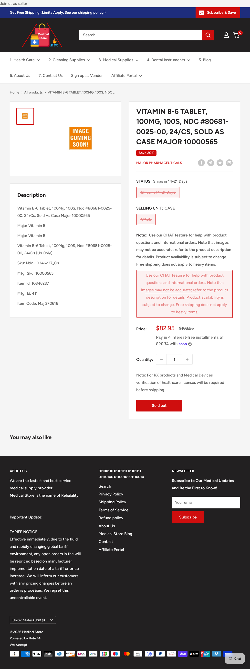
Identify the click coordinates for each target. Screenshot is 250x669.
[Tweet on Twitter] (220, 162)
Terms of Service (113, 510)
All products (33, 92)
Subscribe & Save (221, 12)
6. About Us (20, 75)
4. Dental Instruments (166, 60)
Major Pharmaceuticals (159, 163)
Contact (106, 541)
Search (105, 486)
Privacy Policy (111, 494)
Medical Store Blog (115, 533)
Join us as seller (13, 3)
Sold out (159, 405)
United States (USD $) (28, 620)
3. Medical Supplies (116, 60)
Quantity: (144, 359)
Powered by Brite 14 (25, 638)
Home (14, 92)
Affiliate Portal (124, 75)
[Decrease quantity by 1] (161, 359)
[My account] (226, 35)
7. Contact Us (50, 75)
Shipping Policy (112, 502)
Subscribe (188, 517)
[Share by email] (229, 162)
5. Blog (205, 60)
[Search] (208, 35)
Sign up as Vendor (87, 75)
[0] (236, 35)
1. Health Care (22, 60)
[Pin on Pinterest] (210, 162)
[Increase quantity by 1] (187, 359)
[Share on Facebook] (201, 162)
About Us (107, 526)
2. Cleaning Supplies (67, 60)
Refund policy (111, 518)
